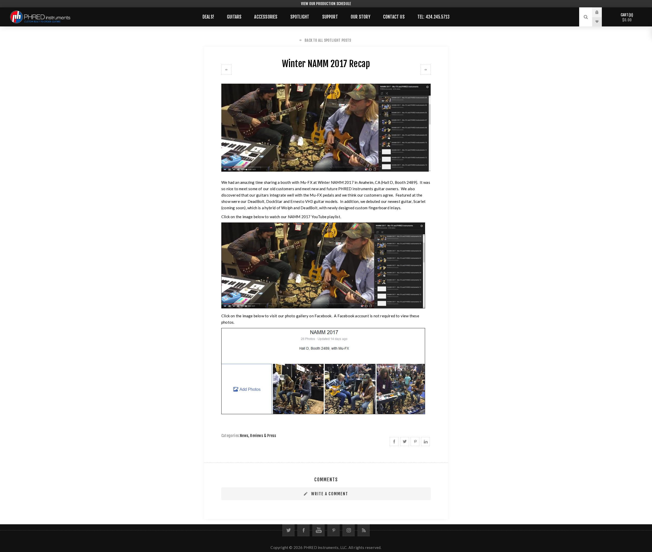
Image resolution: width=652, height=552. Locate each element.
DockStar (274, 201)
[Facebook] (303, 530)
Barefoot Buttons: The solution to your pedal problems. (425, 70)
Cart (626, 17)
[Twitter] (288, 530)
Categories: (230, 435)
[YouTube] (318, 530)
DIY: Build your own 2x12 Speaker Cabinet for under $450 (226, 70)
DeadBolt (256, 201)
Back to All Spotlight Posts (328, 40)
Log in (601, 12)
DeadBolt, (310, 207)
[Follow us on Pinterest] (333, 530)
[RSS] (364, 530)
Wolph (287, 207)
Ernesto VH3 (301, 201)
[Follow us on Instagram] (349, 530)
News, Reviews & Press (258, 435)
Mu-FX (306, 182)
